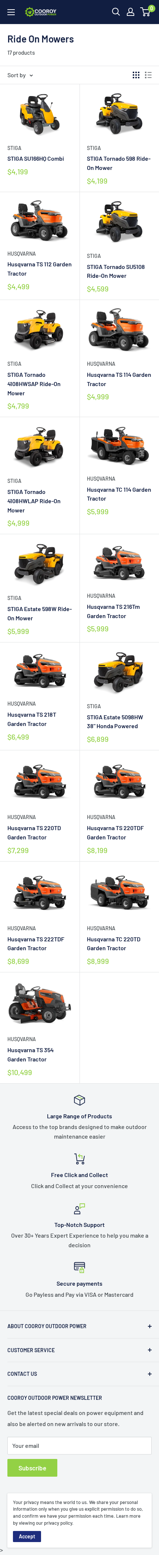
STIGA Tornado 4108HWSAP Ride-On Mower (34, 383)
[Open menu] (11, 12)
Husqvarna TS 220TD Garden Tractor (34, 832)
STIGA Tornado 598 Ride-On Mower (118, 163)
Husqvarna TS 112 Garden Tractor (39, 268)
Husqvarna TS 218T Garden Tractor (31, 719)
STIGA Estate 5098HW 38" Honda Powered (115, 721)
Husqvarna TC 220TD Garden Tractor (114, 943)
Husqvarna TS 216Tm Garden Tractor (113, 611)
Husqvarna (21, 253)
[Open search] (116, 12)
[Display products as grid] (136, 75)
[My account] (130, 12)
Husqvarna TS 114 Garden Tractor (119, 379)
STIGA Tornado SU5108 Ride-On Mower (116, 271)
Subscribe (32, 1468)
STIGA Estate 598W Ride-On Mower (39, 613)
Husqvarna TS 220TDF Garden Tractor (115, 832)
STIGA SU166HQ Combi (35, 158)
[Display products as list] (148, 75)
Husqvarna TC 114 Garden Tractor (119, 494)
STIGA (14, 148)
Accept (27, 1536)
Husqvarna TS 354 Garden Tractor (30, 1054)
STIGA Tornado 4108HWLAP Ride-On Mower (34, 501)
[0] (145, 11)
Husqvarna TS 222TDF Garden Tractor (35, 943)
